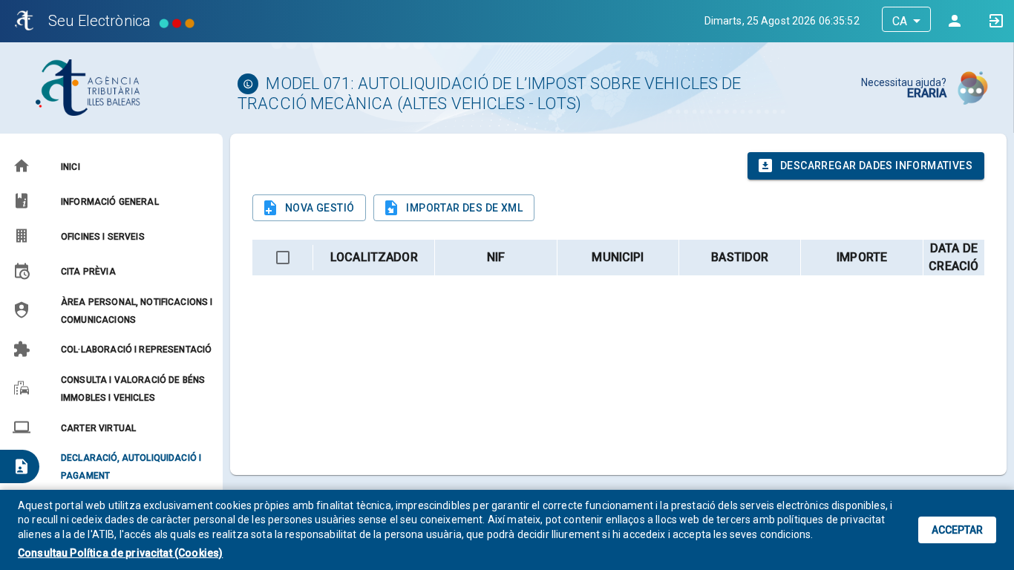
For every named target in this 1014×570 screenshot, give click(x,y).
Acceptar (957, 530)
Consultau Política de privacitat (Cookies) (120, 553)
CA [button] (899, 21)
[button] (111, 165)
